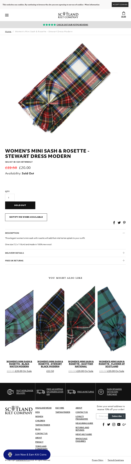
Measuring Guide (84, 423)
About (38, 437)
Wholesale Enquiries (82, 440)
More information (92, 4)
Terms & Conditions (116, 460)
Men (37, 412)
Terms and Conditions (41, 447)
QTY (7, 191)
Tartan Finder (42, 425)
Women (39, 416)
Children (40, 420)
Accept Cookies (120, 4)
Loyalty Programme (82, 417)
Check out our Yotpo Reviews (72, 24)
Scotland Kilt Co (23, 460)
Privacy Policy (97, 460)
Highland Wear (43, 408)
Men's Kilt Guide (84, 434)
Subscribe (117, 416)
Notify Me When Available (26, 217)
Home (8, 31)
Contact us (82, 412)
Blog (37, 429)
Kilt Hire (59, 408)
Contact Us (41, 433)
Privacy (39, 442)
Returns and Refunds (82, 428)
